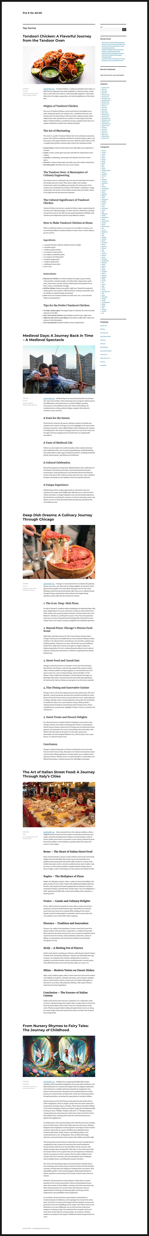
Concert (104, 186)
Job (103, 228)
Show (103, 288)
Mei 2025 (104, 109)
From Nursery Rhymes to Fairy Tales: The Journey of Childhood (55, 1028)
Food (24, 834)
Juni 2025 (104, 107)
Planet (103, 264)
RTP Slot (102, 329)
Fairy (30, 1086)
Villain (103, 304)
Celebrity (25, 91)
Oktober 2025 (105, 102)
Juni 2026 (104, 91)
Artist (103, 156)
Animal (104, 152)
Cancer (104, 172)
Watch (103, 306)
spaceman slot (106, 291)
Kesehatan (105, 232)
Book (103, 167)
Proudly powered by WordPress (41, 1228)
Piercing (104, 262)
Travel (103, 300)
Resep (103, 279)
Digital (103, 196)
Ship (103, 286)
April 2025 (104, 111)
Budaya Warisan (106, 170)
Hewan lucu (105, 217)
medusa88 (103, 365)
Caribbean (104, 174)
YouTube (104, 309)
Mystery (104, 248)
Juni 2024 (104, 129)
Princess (104, 275)
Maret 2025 (105, 113)
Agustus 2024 (105, 125)
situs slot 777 (104, 354)
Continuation (105, 188)
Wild (103, 308)
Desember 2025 (106, 98)
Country (25, 400)
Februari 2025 (105, 114)
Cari (101, 27)
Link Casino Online (105, 336)
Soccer (103, 289)
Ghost (103, 210)
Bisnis (103, 163)
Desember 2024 (106, 118)
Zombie (104, 311)
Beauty (103, 159)
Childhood (26, 1084)
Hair (103, 212)
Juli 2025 (104, 105)
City (26, 836)
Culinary (30, 588)
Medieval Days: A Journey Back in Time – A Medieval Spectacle (58, 337)
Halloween (105, 214)
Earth (103, 197)
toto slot (102, 362)
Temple (104, 299)
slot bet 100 (103, 325)
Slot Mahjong (104, 347)
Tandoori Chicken (31, 95)
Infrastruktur (105, 221)
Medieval (30, 403)
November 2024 (106, 120)
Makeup (104, 237)
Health (103, 215)
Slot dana (102, 340)
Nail (103, 250)
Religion (104, 277)
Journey (30, 93)
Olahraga (104, 259)
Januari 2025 (105, 116)
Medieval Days (27, 405)
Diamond (104, 194)
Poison (104, 266)
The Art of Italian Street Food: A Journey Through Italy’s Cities (59, 774)
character (104, 181)
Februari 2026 (106, 95)
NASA (103, 252)
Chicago (25, 588)
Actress (104, 150)
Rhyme (30, 1088)
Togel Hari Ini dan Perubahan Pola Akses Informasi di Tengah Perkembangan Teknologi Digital (113, 55)
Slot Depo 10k (104, 333)
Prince (103, 273)
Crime (103, 192)
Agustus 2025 (105, 104)
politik (103, 270)
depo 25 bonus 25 (105, 358)
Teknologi (104, 297)
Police (103, 268)
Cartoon (104, 176)
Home (103, 219)
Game (103, 206)
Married (104, 239)
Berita (103, 161)
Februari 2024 (105, 136)
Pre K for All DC (32, 12)
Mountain (104, 243)
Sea (103, 282)
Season (104, 284)
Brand (103, 168)
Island (103, 224)
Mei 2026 (104, 93)
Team (103, 295)
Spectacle (34, 405)
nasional (104, 253)
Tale (33, 1088)
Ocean (103, 257)
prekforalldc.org (48, 89)
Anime (103, 154)
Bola (103, 165)
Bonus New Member (105, 351)
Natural (104, 255)
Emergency (105, 199)
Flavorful (25, 93)
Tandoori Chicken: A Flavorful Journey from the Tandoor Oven (57, 38)
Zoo (103, 313)
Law (103, 235)
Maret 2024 (105, 134)
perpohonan (105, 261)
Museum (104, 246)
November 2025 (106, 100)
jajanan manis (106, 226)
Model (103, 241)
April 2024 (104, 133)
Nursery (25, 1088)
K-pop (103, 230)
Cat (102, 177)
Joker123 (102, 343)
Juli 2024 (104, 127)
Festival (104, 203)
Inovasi (104, 223)
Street (29, 838)
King (103, 233)
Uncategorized (106, 302)
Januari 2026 (105, 96)
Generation (105, 208)
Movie (103, 244)
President (104, 271)
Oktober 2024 (105, 122)
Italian (33, 836)
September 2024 (106, 124)
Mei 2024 (104, 131)
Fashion (104, 201)
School (104, 280)
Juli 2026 (104, 89)
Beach (103, 158)
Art (23, 836)
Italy (36, 836)
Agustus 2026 (105, 87)
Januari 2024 (105, 138)
